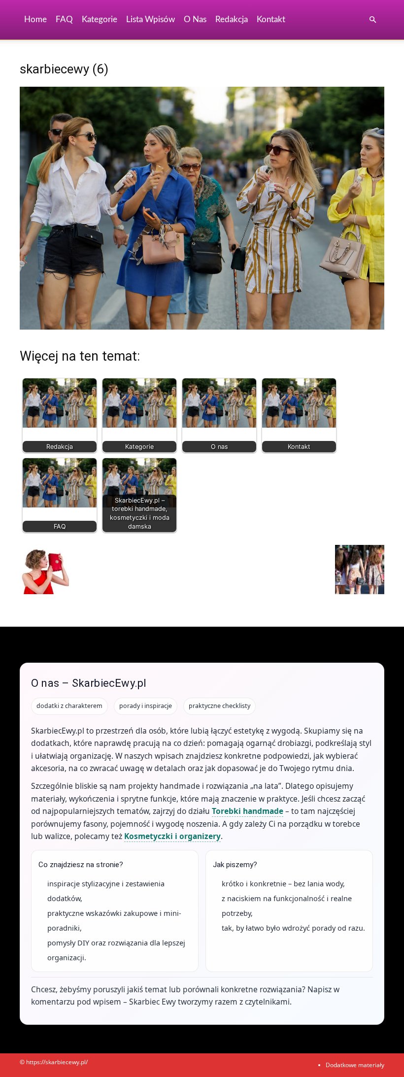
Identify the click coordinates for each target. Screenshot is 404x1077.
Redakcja (231, 19)
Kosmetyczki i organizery (172, 836)
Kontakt (271, 19)
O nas (195, 19)
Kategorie (99, 19)
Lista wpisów (150, 19)
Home (35, 19)
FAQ (64, 19)
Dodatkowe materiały (355, 1065)
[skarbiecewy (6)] (202, 327)
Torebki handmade (247, 811)
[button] (372, 20)
